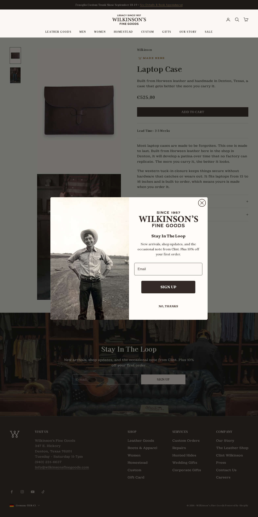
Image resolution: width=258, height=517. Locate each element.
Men (82, 31)
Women (100, 31)
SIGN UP (168, 287)
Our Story (188, 31)
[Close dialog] (202, 203)
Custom (147, 31)
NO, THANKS (168, 306)
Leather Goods (58, 31)
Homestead (123, 31)
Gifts (166, 31)
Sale (209, 31)
